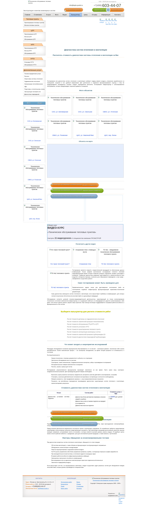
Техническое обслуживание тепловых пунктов (106, 480)
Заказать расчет (99, 10)
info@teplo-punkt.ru (76, 5)
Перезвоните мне (88, 196)
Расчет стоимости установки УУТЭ (78, 326)
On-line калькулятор (89, 413)
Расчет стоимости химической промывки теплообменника (85, 321)
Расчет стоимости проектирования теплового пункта (83, 329)
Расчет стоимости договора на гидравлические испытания (85, 319)
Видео (78, 482)
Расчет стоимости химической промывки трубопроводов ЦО (86, 334)
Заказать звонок (117, 10)
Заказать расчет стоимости (91, 190)
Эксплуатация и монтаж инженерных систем (39, 10)
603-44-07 (107, 5)
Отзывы (79, 484)
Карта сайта (64, 488)
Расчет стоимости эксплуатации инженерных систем (83, 332)
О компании (80, 486)
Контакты (79, 488)
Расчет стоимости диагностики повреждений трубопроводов (86, 337)
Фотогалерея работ (66, 482)
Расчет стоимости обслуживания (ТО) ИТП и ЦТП (82, 324)
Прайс (62, 486)
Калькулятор (64, 484)
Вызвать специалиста (74, 10)
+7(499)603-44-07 (38, 486)
